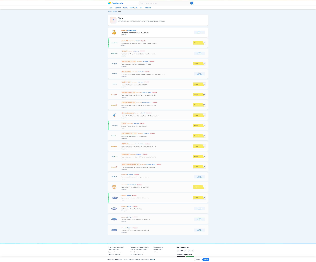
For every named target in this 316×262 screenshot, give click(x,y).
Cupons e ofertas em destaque (116, 252)
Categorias (118, 7)
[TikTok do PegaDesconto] (192, 250)
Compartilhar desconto (137, 254)
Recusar (198, 259)
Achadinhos (148, 7)
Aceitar (206, 259)
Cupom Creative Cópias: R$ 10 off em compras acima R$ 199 (138, 95)
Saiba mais (152, 259)
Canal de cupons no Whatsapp (139, 249)
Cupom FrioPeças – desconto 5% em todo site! (134, 126)
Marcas (125, 7)
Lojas (110, 7)
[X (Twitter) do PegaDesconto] (189, 250)
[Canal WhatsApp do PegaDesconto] (178, 250)
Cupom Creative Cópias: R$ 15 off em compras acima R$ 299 (138, 105)
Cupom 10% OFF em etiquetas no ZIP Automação (135, 187)
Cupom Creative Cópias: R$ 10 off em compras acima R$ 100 (138, 146)
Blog (141, 7)
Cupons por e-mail (158, 247)
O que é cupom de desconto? (116, 247)
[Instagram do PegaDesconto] (185, 250)
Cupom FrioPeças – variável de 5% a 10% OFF (134, 84)
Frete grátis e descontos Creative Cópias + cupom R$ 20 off (138, 167)
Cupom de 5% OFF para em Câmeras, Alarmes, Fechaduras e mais (140, 115)
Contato (155, 252)
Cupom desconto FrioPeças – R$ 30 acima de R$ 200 (136, 64)
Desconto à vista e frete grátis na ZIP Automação (135, 32)
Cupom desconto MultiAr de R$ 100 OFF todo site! (135, 198)
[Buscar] (191, 3)
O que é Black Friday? (114, 249)
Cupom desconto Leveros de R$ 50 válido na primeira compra (138, 43)
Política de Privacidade (114, 254)
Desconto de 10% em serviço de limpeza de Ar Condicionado (138, 54)
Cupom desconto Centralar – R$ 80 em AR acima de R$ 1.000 (138, 157)
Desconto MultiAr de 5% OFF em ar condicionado (135, 219)
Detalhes (123, 34)
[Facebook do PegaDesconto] (181, 250)
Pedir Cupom (133, 7)
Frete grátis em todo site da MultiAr (131, 208)
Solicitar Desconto (158, 249)
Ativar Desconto (199, 32)
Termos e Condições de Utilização (140, 247)
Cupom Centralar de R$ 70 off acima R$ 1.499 (134, 136)
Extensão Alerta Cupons (137, 252)
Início (109, 11)
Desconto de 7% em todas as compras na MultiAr (135, 230)
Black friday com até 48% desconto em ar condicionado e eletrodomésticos (143, 74)
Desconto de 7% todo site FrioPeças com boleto (135, 177)
